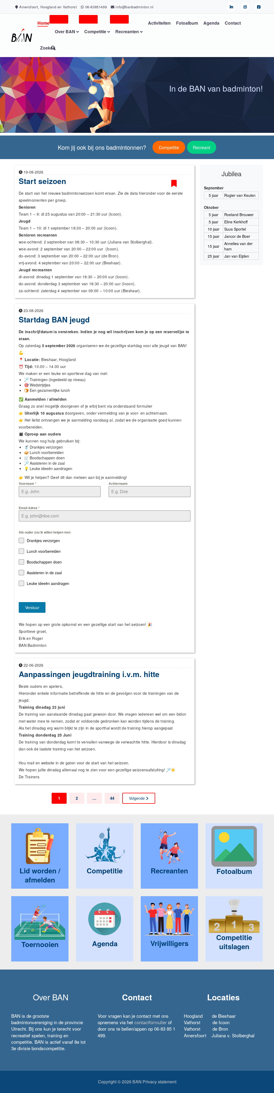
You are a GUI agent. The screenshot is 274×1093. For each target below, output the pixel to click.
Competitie (169, 147)
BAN (137, 1082)
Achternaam (118, 483)
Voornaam (27, 483)
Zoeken (47, 48)
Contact (233, 23)
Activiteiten (159, 23)
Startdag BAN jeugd (54, 319)
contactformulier (150, 1022)
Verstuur (32, 607)
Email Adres (29, 507)
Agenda (211, 23)
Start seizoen (42, 180)
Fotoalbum (187, 23)
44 (112, 798)
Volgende (137, 798)
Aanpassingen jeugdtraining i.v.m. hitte (89, 673)
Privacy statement (159, 1082)
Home (43, 23)
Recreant (201, 147)
